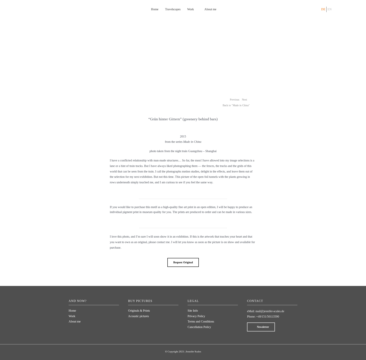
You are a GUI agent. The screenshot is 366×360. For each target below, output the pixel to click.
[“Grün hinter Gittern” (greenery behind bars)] (183, 31)
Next (244, 99)
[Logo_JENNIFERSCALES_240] (50, 2)
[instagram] (71, 327)
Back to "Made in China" (236, 105)
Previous (234, 99)
